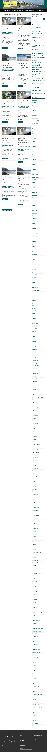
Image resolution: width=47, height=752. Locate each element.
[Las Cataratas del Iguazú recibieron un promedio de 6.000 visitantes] (9, 171)
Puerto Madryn (36, 591)
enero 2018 (34, 315)
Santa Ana (35, 641)
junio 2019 (34, 272)
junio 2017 (34, 333)
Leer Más (5, 47)
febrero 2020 (34, 251)
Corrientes (38, 57)
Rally (34, 594)
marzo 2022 (34, 202)
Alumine (35, 357)
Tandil (34, 662)
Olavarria (35, 544)
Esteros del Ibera (36, 434)
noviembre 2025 (35, 120)
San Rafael (35, 636)
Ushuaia (39, 92)
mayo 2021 (34, 218)
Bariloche (39, 52)
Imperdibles (40, 10)
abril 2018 (34, 308)
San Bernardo (36, 615)
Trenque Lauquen (36, 675)
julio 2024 (34, 154)
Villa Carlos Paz (36, 702)
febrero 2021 (34, 223)
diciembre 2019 (35, 256)
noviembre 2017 (35, 321)
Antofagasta (35, 363)
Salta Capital (35, 607)
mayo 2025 (34, 136)
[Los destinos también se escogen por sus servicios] (9, 57)
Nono (34, 536)
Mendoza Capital (36, 515)
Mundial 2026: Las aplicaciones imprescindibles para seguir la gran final (38, 45)
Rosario (33, 80)
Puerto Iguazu (24, 74)
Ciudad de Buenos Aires (38, 55)
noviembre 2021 (35, 208)
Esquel (34, 431)
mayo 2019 (34, 274)
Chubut (42, 53)
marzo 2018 (34, 310)
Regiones (7, 33)
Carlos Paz (35, 378)
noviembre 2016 (35, 351)
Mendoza (34, 65)
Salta (36, 80)
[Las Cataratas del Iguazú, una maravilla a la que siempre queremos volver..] (24, 131)
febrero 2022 (34, 205)
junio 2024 (34, 156)
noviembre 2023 (35, 172)
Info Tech (35, 465)
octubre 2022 (35, 190)
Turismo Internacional (37, 689)
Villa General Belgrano (37, 707)
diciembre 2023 (35, 169)
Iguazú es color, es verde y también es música (8, 138)
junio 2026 (34, 105)
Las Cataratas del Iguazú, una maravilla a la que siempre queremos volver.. (23, 140)
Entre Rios (34, 60)
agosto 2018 (34, 297)
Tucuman (37, 85)
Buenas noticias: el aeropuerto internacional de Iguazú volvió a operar (23, 67)
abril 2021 (34, 220)
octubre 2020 (35, 233)
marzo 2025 (34, 141)
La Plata (35, 489)
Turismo (3, 34)
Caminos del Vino (36, 373)
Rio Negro (43, 78)
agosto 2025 (34, 128)
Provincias (13, 10)
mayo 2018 (34, 305)
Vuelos (22, 75)
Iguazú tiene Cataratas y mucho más (23, 29)
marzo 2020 (34, 249)
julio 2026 (34, 102)
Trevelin (35, 678)
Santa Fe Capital (36, 649)
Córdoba (42, 57)
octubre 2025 (35, 123)
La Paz (34, 486)
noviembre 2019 (35, 259)
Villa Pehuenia (36, 717)
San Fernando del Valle (37, 620)
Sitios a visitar (11, 33)
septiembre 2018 (35, 295)
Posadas (7, 106)
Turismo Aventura (9, 34)
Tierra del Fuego (36, 668)
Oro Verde (35, 547)
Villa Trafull (35, 720)
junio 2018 (34, 303)
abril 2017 (34, 339)
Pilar (34, 568)
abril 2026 (34, 107)
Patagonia (39, 73)
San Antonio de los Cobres (38, 612)
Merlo (34, 518)
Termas (34, 665)
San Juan (35, 623)
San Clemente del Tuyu (38, 618)
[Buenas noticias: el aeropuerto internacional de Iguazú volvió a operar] (24, 57)
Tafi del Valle (35, 657)
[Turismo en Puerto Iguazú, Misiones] (9, 21)
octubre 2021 (35, 210)
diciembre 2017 (35, 318)
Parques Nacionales (21, 106)
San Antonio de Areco (37, 610)
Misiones (4, 32)
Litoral (12, 30)
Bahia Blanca (36, 365)
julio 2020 (34, 241)
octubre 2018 (35, 292)
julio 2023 (34, 179)
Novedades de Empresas (38, 541)
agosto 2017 (34, 328)
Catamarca (35, 384)
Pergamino (35, 560)
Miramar (35, 523)
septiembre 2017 (35, 326)
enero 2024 (34, 167)
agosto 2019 (34, 267)
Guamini (35, 460)
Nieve (39, 67)
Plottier (34, 576)
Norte (41, 67)
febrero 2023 (34, 182)
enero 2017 (34, 346)
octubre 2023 (35, 174)
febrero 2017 (34, 344)
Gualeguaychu (36, 457)
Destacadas (27, 146)
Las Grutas (35, 494)
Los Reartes (35, 505)
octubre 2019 (35, 262)
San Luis (35, 625)
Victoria (34, 699)
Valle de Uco (35, 696)
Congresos (34, 57)
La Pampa (35, 484)
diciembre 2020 (35, 228)
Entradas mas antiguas (6, 210)
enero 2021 (34, 226)
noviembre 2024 (35, 149)
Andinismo (34, 52)
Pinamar (35, 570)
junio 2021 (34, 215)
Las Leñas (35, 499)
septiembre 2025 (35, 125)
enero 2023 (34, 184)
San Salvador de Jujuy (37, 639)
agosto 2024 (34, 151)
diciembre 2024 (35, 146)
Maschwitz (35, 510)
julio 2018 (34, 300)
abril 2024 (34, 161)
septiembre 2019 (35, 264)
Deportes (34, 59)
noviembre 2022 (35, 187)
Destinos (26, 10)
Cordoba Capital (36, 407)
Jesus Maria (35, 478)
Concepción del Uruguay (38, 397)
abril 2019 (34, 277)
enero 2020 (34, 254)
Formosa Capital (36, 449)
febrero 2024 (34, 164)
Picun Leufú (35, 562)
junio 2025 (34, 133)
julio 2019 (34, 269)
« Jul (2, 745)
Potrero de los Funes (37, 583)
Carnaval (35, 381)
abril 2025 (34, 138)
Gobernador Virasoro (37, 455)
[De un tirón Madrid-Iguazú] (24, 95)
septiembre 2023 (35, 177)
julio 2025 (34, 131)
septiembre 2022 (35, 192)
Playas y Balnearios (37, 573)
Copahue (35, 402)
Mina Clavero (36, 520)
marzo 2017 (34, 341)
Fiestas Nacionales (40, 60)
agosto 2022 (34, 195)
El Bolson (35, 420)
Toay (34, 673)
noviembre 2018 (35, 290)
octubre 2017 (35, 323)
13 (9, 740)
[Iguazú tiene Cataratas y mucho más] (24, 21)
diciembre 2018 (35, 287)
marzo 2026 (34, 110)
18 (4, 741)
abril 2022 (34, 200)
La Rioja (35, 491)
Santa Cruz (37, 81)
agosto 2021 (34, 213)
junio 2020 (34, 244)
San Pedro (35, 633)
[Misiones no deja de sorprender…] (9, 95)
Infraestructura (36, 468)
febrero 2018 (34, 313)
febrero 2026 (34, 113)
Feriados (35, 436)
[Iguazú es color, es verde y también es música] (9, 131)
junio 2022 (34, 197)
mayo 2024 (34, 159)
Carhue (34, 376)
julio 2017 (34, 331)
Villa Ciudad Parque (37, 704)
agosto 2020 (34, 238)
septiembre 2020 (35, 236)
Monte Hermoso (36, 528)
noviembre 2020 (35, 231)
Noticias (4, 10)
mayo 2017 (34, 336)
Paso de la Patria (36, 555)
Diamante (35, 418)
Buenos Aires (36, 54)
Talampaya (35, 660)
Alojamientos (32, 10)
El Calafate (35, 423)
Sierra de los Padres (37, 652)
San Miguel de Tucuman (38, 631)
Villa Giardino (35, 710)
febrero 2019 (34, 282)
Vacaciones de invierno (37, 93)
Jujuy (40, 64)
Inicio (8, 10)
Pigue (34, 565)
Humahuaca (35, 462)
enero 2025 (34, 143)
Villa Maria (35, 715)
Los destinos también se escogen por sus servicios (8, 65)
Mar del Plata (36, 507)
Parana (40, 71)
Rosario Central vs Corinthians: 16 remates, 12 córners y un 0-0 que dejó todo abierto (38, 26)
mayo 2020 (34, 246)
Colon (34, 394)
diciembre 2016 (35, 349)
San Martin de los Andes (38, 628)
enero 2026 (34, 115)
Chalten (34, 386)
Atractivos (20, 10)
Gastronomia (35, 64)
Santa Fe (41, 81)
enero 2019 (34, 285)
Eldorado (35, 426)
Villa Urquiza (35, 723)
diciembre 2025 (35, 118)
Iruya (34, 473)
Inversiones (35, 470)
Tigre (34, 670)
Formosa (35, 447)
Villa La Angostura (37, 712)
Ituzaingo (35, 476)
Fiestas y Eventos (37, 62)
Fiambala (35, 439)
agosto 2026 (34, 100)
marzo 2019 (34, 280)
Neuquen (35, 67)
